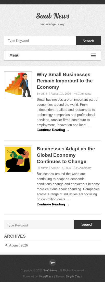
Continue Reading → (53, 130)
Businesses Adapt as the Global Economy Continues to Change (66, 155)
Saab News (52, 16)
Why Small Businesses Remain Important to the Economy (65, 81)
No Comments (82, 93)
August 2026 (18, 245)
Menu (14, 55)
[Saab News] (52, 262)
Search (88, 41)
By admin (42, 93)
